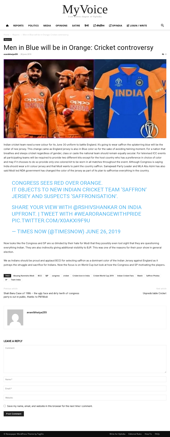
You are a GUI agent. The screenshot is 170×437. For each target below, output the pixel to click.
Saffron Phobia (152, 275)
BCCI (40, 275)
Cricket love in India (81, 275)
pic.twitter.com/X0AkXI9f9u (51, 220)
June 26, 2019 (103, 231)
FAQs (157, 434)
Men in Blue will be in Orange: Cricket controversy (78, 48)
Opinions (61, 25)
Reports (18, 25)
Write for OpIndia (117, 434)
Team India (16, 279)
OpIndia (116, 25)
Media (47, 25)
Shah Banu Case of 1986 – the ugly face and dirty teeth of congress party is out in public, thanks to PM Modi (41, 295)
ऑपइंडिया (100, 25)
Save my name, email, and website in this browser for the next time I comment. (50, 406)
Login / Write (138, 25)
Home (6, 34)
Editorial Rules (135, 434)
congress (56, 275)
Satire (76, 25)
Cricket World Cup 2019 (103, 275)
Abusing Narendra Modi (23, 275)
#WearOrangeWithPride (107, 214)
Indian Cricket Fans (125, 275)
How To (148, 434)
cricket (66, 275)
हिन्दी (87, 25)
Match (140, 275)
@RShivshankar (95, 207)
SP (6, 279)
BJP (46, 275)
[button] (162, 25)
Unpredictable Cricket (154, 293)
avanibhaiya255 (11, 54)
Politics (33, 25)
